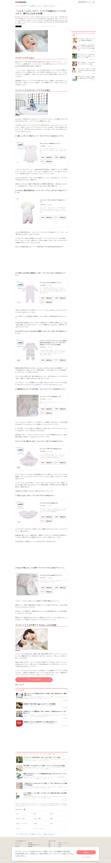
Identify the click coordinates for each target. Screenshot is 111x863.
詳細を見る (49, 157)
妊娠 (49, 844)
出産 (49, 846)
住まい (60, 846)
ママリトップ (18, 843)
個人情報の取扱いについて (34, 844)
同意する (86, 852)
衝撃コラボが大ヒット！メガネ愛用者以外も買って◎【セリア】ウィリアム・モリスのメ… (44, 774)
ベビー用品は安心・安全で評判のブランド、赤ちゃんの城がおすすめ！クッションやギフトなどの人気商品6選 (86, 47)
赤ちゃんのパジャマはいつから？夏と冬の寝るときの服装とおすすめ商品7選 (86, 70)
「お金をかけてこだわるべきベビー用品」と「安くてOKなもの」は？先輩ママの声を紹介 (45, 784)
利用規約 (30, 846)
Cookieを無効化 (86, 857)
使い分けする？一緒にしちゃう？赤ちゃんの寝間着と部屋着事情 (86, 39)
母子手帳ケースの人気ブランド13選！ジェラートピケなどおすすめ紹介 (44, 765)
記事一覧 (17, 846)
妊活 (49, 843)
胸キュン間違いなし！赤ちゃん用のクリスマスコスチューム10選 (86, 63)
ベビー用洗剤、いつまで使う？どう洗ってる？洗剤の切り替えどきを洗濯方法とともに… (44, 794)
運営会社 (30, 843)
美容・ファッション (63, 843)
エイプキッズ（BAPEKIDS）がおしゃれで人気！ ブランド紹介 (42, 757)
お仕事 (60, 844)
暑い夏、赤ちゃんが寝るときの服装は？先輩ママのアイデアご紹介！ (86, 77)
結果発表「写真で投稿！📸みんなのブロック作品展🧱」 (40, 704)
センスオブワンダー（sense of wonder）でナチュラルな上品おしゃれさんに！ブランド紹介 (86, 56)
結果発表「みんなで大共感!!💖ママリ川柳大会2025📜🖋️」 (40, 722)
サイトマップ (18, 844)
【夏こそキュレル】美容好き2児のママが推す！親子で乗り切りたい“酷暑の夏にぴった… (44, 694)
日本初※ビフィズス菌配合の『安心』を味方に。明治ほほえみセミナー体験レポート (44, 712)
